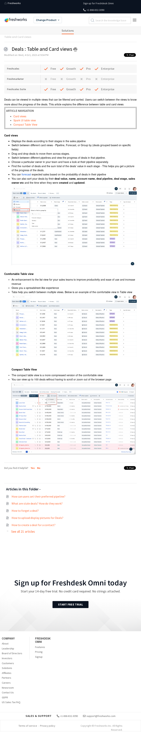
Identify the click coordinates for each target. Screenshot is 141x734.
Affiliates (6, 673)
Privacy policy (47, 725)
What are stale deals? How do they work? (37, 503)
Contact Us (8, 692)
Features (40, 647)
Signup (39, 656)
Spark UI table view (24, 120)
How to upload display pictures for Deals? (37, 518)
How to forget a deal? (25, 510)
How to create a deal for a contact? (33, 525)
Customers (8, 663)
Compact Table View (25, 124)
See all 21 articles (23, 531)
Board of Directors (12, 653)
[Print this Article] (75, 49)
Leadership (8, 648)
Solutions (68, 30)
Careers (6, 682)
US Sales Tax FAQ (11, 702)
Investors (7, 658)
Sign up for (98, 3)
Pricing (39, 651)
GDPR (5, 697)
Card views (19, 116)
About (5, 643)
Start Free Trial (70, 604)
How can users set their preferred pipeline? (38, 496)
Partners (6, 677)
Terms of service (28, 725)
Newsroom (8, 687)
